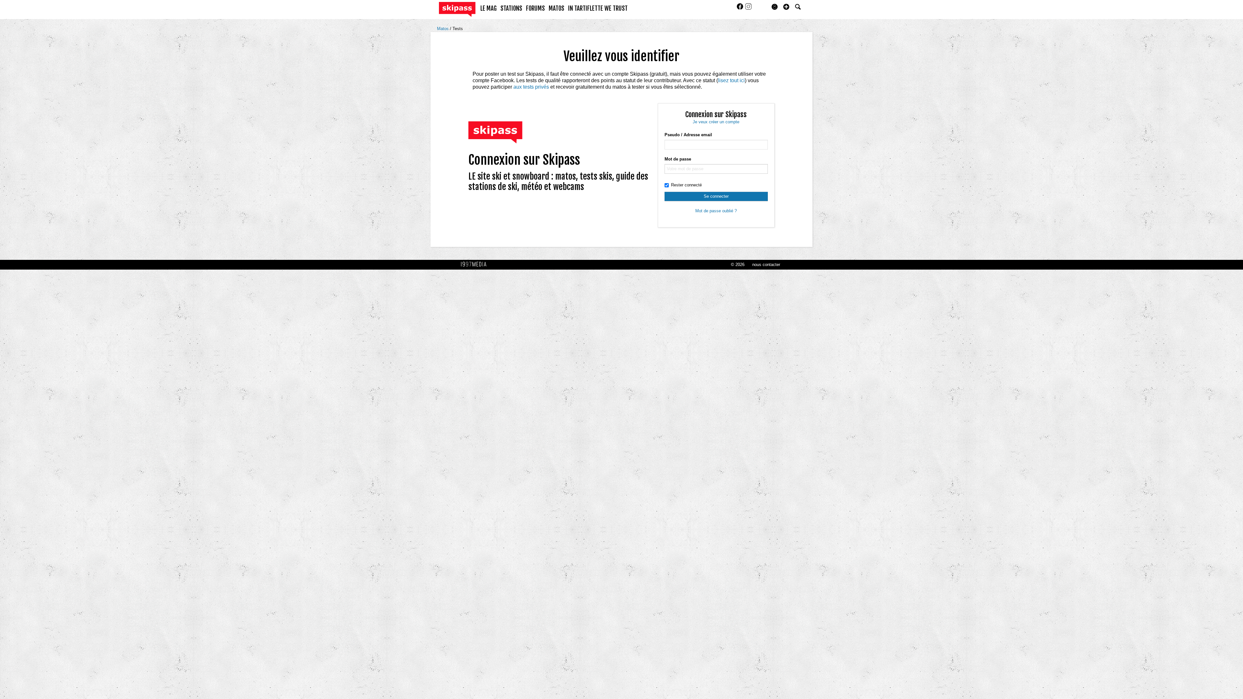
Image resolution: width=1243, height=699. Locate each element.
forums (535, 8)
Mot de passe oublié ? (716, 210)
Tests (458, 28)
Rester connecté (686, 185)
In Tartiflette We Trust (598, 8)
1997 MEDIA (475, 264)
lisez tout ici (731, 80)
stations (511, 8)
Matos (443, 28)
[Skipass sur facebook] (740, 8)
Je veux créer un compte (716, 121)
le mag (488, 8)
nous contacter (766, 264)
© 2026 (738, 264)
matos (556, 8)
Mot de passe (678, 159)
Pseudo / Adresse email (688, 134)
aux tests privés (531, 87)
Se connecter (716, 196)
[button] (786, 6)
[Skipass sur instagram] (748, 8)
